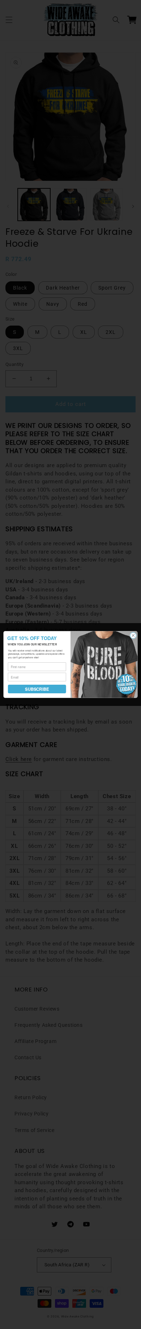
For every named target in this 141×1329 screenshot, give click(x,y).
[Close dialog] (133, 635)
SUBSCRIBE (37, 689)
